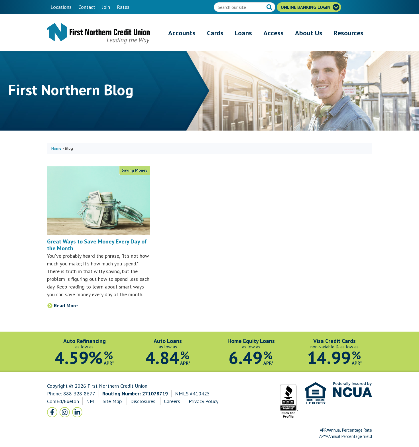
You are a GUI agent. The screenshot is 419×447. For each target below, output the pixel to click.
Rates (123, 7)
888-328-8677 (79, 393)
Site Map (112, 401)
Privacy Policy (203, 401)
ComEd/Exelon (63, 401)
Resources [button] (348, 33)
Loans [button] (243, 33)
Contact (86, 7)
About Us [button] (308, 33)
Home (56, 148)
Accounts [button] (182, 33)
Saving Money (134, 170)
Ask (270, 8)
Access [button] (273, 33)
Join (106, 7)
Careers (173, 401)
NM (90, 401)
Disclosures (142, 401)
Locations (61, 7)
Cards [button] (215, 33)
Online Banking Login (306, 7)
